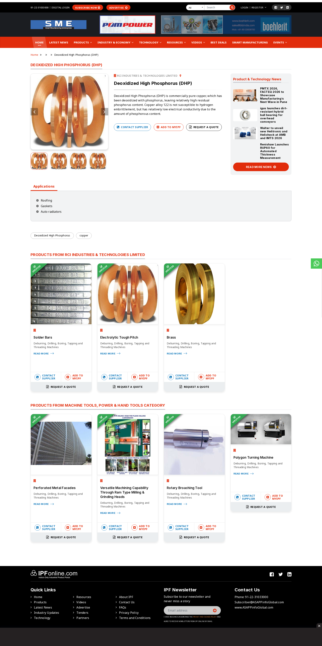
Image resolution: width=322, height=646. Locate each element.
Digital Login (61, 7)
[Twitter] (281, 7)
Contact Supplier (134, 127)
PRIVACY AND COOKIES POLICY (205, 617)
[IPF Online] (58, 24)
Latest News (58, 42)
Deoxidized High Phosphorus (52, 235)
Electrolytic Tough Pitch (119, 337)
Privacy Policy (129, 613)
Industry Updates (46, 613)
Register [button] (257, 7)
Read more (41, 353)
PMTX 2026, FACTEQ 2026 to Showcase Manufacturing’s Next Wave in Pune (273, 95)
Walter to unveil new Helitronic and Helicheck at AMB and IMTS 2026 (274, 133)
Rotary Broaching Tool (184, 488)
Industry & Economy (114, 42)
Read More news (259, 167)
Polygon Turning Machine (253, 457)
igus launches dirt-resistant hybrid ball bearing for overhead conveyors (274, 114)
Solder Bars (43, 337)
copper (84, 235)
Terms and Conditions (135, 618)
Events (279, 42)
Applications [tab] (44, 186)
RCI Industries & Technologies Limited (147, 75)
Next (104, 111)
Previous (34, 111)
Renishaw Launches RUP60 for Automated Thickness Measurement (274, 151)
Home (39, 42)
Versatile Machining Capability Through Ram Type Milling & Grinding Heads (124, 492)
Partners (82, 618)
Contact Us (127, 602)
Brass (171, 337)
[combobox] (196, 7)
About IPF (126, 597)
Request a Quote (206, 127)
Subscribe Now (86, 7)
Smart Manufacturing (250, 42)
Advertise (116, 7)
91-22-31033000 (39, 7)
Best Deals (219, 42)
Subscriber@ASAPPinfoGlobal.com (259, 602)
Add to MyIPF (170, 127)
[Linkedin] (287, 7)
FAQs (122, 607)
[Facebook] (275, 7)
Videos (197, 42)
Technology (149, 42)
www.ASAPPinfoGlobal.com (254, 607)
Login (244, 7)
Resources (175, 42)
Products (82, 42)
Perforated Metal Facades (55, 488)
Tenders (82, 613)
